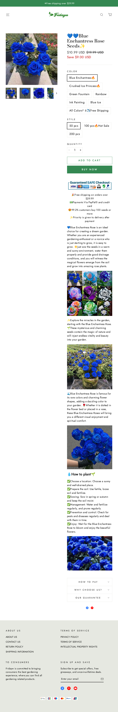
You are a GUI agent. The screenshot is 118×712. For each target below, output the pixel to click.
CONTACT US (13, 641)
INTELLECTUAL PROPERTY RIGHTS (79, 646)
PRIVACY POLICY (70, 637)
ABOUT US (11, 637)
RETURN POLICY (14, 646)
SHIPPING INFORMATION (20, 651)
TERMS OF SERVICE (71, 641)
